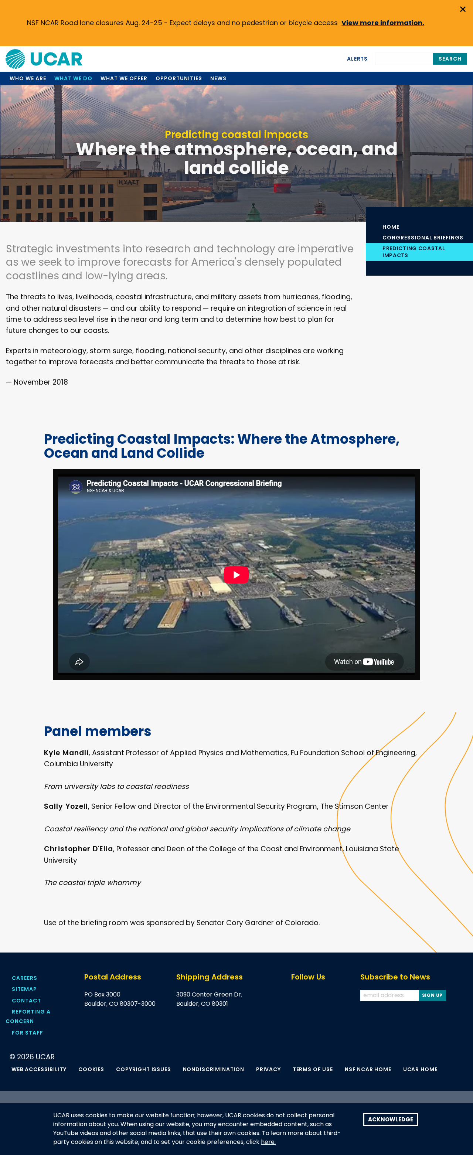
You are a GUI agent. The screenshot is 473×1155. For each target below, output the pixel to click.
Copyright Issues (143, 1069)
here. (268, 1142)
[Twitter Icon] (309, 995)
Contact (26, 1000)
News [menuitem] (218, 78)
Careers (24, 978)
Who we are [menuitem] (28, 78)
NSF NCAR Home (368, 1069)
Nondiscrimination (213, 1069)
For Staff (27, 1032)
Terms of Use (313, 1069)
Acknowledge (390, 1119)
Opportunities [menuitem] (179, 78)
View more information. (382, 22)
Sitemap (24, 989)
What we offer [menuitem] (124, 78)
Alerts (357, 58)
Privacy (268, 1069)
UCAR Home (420, 1069)
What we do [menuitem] (73, 78)
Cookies (91, 1069)
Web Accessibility (39, 1069)
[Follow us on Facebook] (294, 995)
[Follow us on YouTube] (323, 995)
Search (450, 58)
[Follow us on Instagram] (338, 995)
